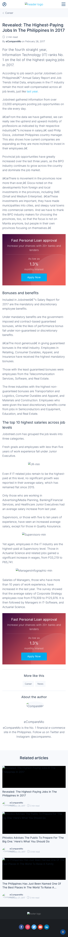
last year (32, 91)
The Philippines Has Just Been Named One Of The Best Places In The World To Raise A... (31, 885)
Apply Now (34, 277)
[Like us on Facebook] (21, 926)
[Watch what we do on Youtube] (40, 926)
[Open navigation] (63, 4)
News (40, 683)
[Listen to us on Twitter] (34, 926)
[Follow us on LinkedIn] (46, 926)
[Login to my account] (4, 4)
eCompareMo (34, 722)
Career (28, 683)
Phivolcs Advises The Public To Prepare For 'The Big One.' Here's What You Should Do (33, 839)
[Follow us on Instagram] (27, 926)
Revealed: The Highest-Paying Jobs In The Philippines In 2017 (29, 793)
